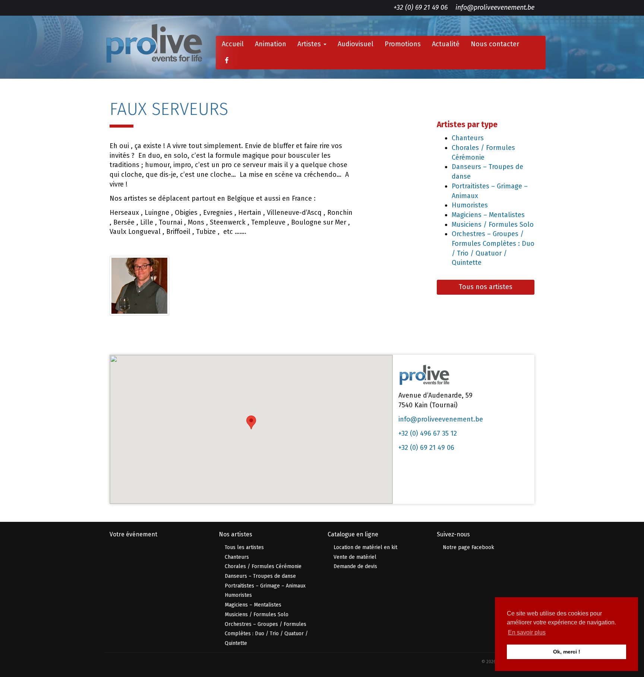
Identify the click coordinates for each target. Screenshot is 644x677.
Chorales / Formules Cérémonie (263, 566)
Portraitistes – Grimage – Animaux (265, 586)
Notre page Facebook (468, 547)
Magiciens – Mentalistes (488, 215)
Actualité (446, 44)
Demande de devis (355, 566)
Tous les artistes (244, 547)
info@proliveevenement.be (494, 7)
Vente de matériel (355, 557)
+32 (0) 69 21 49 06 (421, 7)
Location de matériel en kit (365, 547)
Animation (270, 44)
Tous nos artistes (485, 287)
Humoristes (470, 205)
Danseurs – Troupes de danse (260, 576)
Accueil (233, 44)
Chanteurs (468, 138)
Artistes (310, 44)
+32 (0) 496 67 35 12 (427, 433)
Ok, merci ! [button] (566, 652)
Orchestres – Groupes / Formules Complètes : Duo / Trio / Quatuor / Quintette (266, 633)
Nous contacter (495, 44)
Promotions (403, 44)
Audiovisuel (355, 44)
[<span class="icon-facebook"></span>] (226, 61)
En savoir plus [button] (527, 632)
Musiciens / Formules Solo (493, 224)
